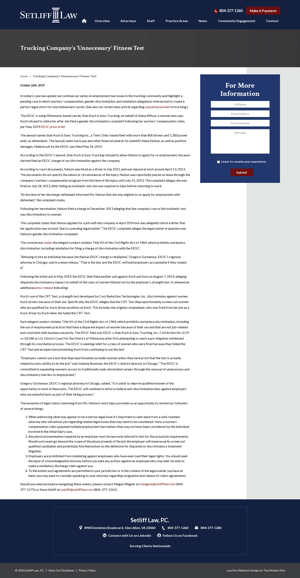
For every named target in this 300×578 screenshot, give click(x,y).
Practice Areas (177, 21)
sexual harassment (158, 107)
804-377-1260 (231, 10)
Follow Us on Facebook (180, 535)
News (203, 21)
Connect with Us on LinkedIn (129, 535)
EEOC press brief (53, 127)
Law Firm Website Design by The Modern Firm (256, 570)
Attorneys (128, 21)
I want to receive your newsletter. (244, 161)
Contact (272, 21)
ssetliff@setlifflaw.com (77, 489)
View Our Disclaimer (61, 570)
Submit (241, 172)
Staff (151, 21)
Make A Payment (263, 11)
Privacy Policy (87, 570)
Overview (102, 21)
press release (44, 288)
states (48, 242)
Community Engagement (236, 21)
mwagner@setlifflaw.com (157, 484)
